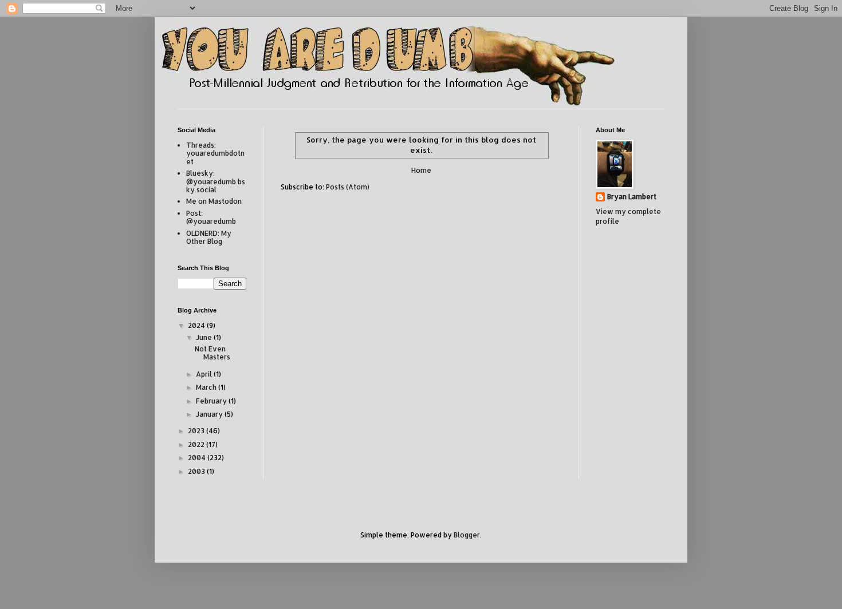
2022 (197, 444)
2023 (197, 430)
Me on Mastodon (214, 201)
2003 (197, 471)
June (205, 337)
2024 (197, 325)
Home (421, 170)
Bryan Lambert (631, 196)
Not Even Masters (212, 353)
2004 (197, 457)
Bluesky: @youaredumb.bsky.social (215, 181)
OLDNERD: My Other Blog (208, 237)
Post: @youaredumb (211, 217)
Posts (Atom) (347, 187)
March (207, 387)
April (205, 374)
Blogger (467, 535)
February (212, 401)
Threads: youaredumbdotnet (215, 153)
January (210, 414)
